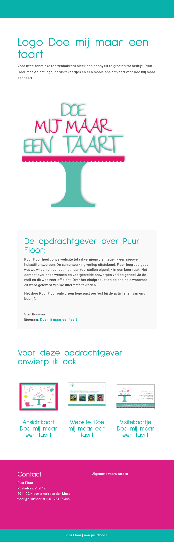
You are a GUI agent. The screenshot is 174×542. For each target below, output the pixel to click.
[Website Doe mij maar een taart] (87, 396)
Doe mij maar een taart (58, 319)
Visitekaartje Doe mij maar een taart (135, 428)
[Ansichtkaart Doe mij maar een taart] (38, 396)
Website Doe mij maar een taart (86, 428)
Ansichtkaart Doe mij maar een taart (38, 428)
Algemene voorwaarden (110, 474)
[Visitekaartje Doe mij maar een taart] (135, 396)
